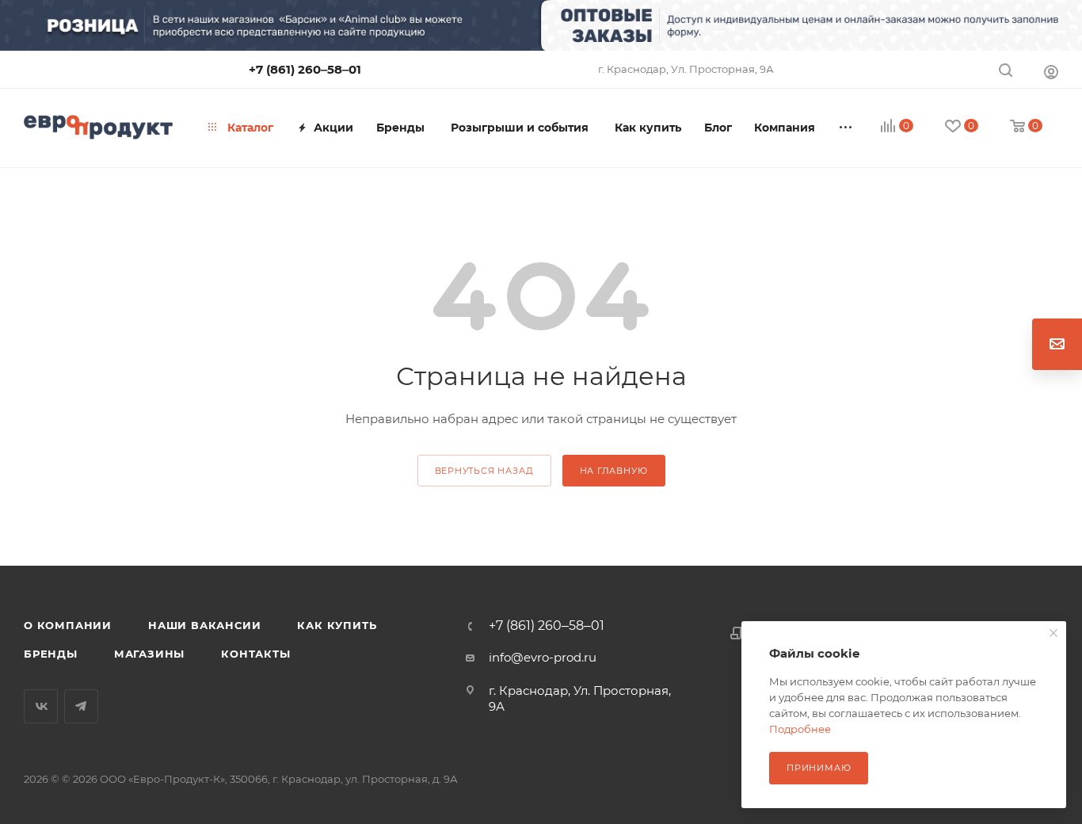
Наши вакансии (204, 625)
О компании (68, 625)
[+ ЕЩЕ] (846, 127)
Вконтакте (41, 706)
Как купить (336, 625)
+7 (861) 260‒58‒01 (305, 69)
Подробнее (800, 729)
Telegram (81, 706)
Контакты (255, 653)
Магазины (149, 653)
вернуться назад (484, 470)
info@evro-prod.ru (542, 657)
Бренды (51, 653)
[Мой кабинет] (1051, 72)
